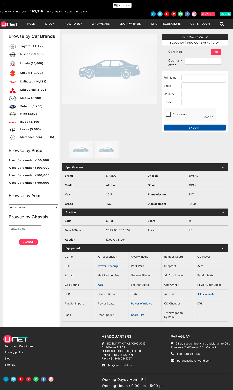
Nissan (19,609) (31, 54)
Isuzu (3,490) (29, 121)
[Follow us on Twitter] (160, 14)
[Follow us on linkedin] (153, 14)
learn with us (130, 23)
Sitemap (10, 364)
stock (50, 23)
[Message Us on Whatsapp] (36, 378)
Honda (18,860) (31, 63)
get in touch (200, 23)
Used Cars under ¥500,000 (29, 175)
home (31, 23)
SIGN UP (208, 14)
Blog (8, 358)
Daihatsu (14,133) (32, 81)
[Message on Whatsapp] (180, 14)
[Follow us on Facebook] (187, 14)
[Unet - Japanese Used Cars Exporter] (9, 24)
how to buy (73, 23)
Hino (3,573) (29, 113)
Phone (168, 102)
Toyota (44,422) (32, 46)
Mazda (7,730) (30, 98)
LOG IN (225, 14)
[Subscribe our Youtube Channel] (166, 14)
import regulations (166, 23)
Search (28, 241)
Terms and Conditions (19, 346)
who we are (101, 23)
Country (169, 94)
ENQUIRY (195, 127)
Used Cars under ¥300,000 (29, 167)
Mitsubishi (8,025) (33, 89)
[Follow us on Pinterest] (173, 14)
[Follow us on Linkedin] (6, 378)
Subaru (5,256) (30, 106)
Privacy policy (14, 352)
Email (167, 85)
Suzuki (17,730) (31, 72)
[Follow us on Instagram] (194, 14)
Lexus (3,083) (30, 129)
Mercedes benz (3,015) (36, 137)
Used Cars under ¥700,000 (29, 182)
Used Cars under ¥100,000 (29, 160)
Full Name (170, 77)
